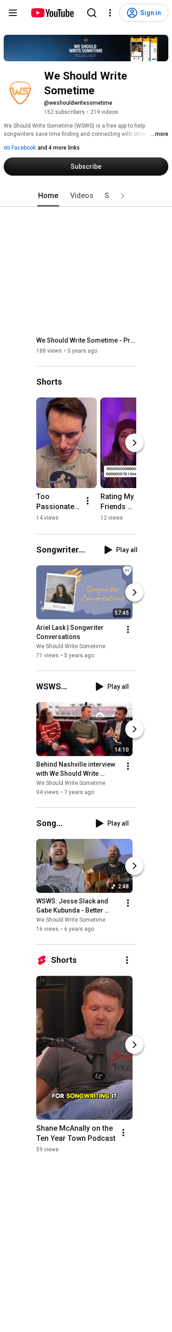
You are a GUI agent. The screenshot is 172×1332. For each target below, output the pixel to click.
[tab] (48, 196)
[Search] (91, 12)
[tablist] (86, 196)
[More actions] (87, 501)
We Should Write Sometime (70, 646)
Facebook (23, 148)
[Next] (134, 443)
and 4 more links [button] (59, 148)
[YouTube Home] (52, 13)
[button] (122, 196)
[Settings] (110, 12)
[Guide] (12, 12)
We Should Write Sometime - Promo (86, 340)
